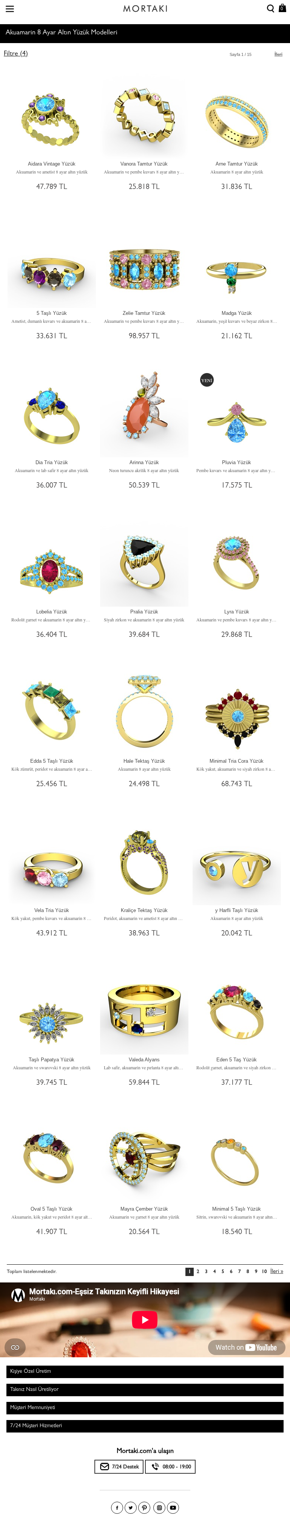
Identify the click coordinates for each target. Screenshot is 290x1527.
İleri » (276, 1272)
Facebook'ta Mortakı (117, 1508)
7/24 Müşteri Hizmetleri (36, 1426)
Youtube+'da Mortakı (173, 1508)
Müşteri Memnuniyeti (32, 1408)
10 (264, 1272)
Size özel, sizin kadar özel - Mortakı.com (145, 7)
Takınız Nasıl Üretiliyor (34, 1389)
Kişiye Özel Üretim (30, 1371)
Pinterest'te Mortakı (144, 1508)
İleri (278, 55)
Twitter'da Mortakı (131, 1508)
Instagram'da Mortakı (159, 1508)
